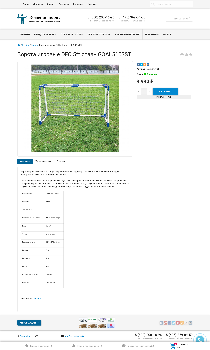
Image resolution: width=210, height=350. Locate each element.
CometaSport (26, 336)
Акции (26, 4)
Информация (28, 323)
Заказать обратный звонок (133, 21)
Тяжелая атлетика (99, 34)
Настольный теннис (127, 34)
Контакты (92, 4)
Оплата (50, 4)
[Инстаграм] (191, 323)
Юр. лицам (78, 4)
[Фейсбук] (170, 323)
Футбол (25, 45)
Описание (25, 161)
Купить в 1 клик (163, 97)
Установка (63, 4)
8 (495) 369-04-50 (132, 17)
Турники (25, 34)
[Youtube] (186, 323)
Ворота (34, 45)
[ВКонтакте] (138, 64)
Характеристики (43, 161)
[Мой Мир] (148, 64)
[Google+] (166, 323)
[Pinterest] (178, 323)
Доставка (38, 4)
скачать (37, 298)
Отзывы (61, 161)
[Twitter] (141, 64)
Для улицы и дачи (72, 34)
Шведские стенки (45, 34)
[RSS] (182, 323)
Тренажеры (152, 34)
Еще (167, 34)
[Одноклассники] (144, 64)
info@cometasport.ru (73, 336)
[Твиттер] (174, 323)
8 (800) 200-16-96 (101, 17)
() (39, 345)
